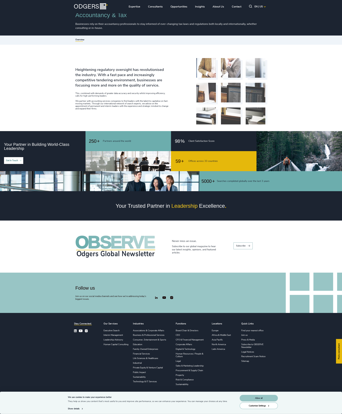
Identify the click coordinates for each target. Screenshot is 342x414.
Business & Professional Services (148, 335)
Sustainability (139, 377)
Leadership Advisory (113, 340)
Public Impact (139, 372)
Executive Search (112, 330)
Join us (244, 335)
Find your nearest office (252, 330)
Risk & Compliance (185, 380)
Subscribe (241, 246)
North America (219, 344)
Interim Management (113, 335)
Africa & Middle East (221, 335)
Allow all (259, 398)
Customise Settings (257, 406)
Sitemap (245, 361)
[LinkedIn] (156, 298)
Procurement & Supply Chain (189, 370)
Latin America (218, 349)
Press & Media (248, 340)
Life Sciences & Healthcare (145, 358)
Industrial (137, 363)
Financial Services (141, 354)
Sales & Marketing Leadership (190, 366)
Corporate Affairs (184, 344)
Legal (178, 361)
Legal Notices (247, 352)
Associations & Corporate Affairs (148, 330)
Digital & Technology (185, 349)
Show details (73, 409)
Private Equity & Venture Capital (148, 368)
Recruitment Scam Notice (253, 356)
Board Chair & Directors (187, 330)
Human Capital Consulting (116, 344)
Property (180, 375)
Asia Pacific (217, 340)
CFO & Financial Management (190, 340)
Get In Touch (12, 160)
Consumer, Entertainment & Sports (149, 340)
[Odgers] (90, 6)
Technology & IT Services (145, 381)
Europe (215, 330)
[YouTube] (164, 298)
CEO (178, 335)
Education (137, 344)
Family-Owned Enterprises (145, 349)
